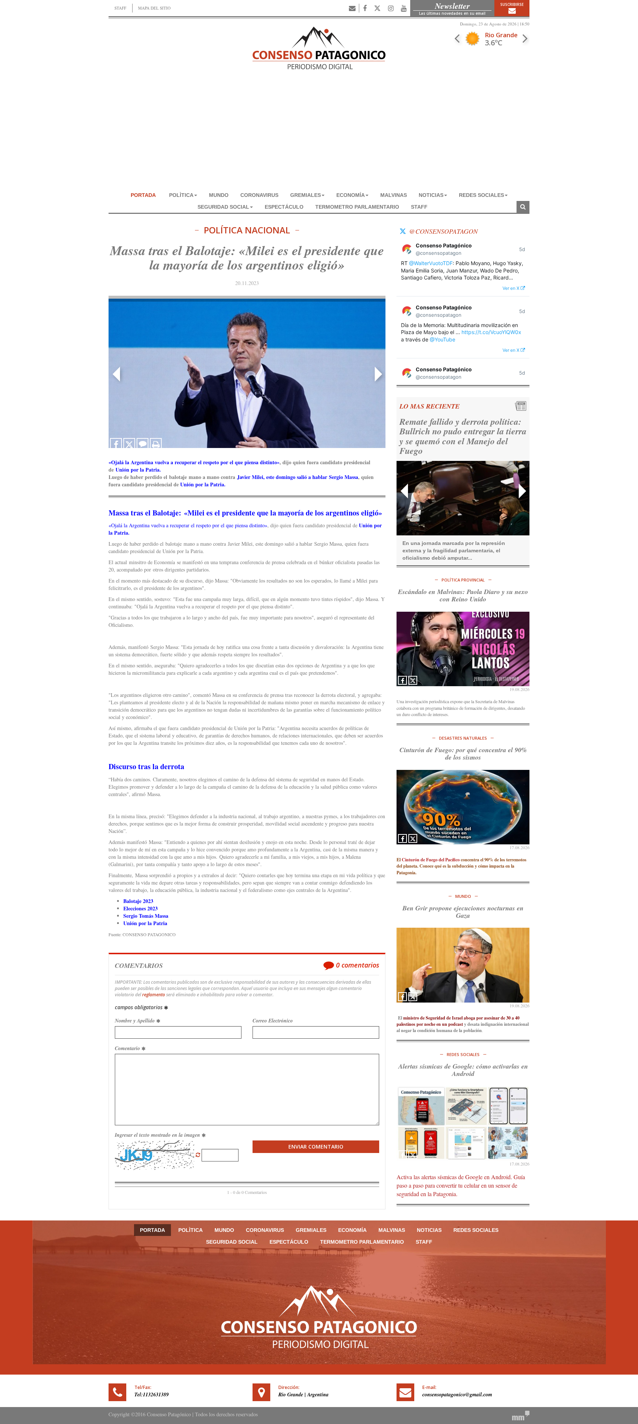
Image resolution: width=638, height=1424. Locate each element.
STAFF (120, 8)
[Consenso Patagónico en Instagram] (390, 8)
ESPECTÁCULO (284, 207)
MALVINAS (393, 195)
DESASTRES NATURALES (463, 738)
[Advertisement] (319, 133)
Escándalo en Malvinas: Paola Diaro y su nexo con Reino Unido (463, 595)
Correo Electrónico (273, 1020)
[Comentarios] (142, 444)
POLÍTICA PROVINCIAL (463, 579)
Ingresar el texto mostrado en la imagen (158, 1135)
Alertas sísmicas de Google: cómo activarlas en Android (463, 1070)
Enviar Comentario (315, 1146)
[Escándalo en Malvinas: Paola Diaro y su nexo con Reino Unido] (463, 649)
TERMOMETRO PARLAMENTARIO (357, 207)
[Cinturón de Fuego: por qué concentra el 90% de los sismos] (463, 807)
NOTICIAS (431, 195)
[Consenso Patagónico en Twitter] (377, 8)
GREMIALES (305, 195)
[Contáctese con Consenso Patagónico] (352, 8)
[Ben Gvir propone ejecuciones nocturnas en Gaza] (463, 965)
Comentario (128, 1048)
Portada (143, 195)
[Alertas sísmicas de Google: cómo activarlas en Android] (463, 1123)
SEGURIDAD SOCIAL (223, 207)
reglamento (153, 994)
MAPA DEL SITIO (154, 8)
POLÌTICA (181, 195)
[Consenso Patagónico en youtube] (403, 8)
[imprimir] (156, 444)
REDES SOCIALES (481, 195)
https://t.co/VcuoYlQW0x (491, 332)
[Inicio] (319, 47)
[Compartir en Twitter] (129, 444)
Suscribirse (512, 4)
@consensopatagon (443, 231)
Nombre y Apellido (135, 1020)
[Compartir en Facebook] (116, 444)
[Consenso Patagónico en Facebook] (364, 8)
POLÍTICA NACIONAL (247, 230)
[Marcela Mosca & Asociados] (520, 1414)
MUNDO (219, 195)
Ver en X (511, 288)
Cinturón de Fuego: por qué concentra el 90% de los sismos (463, 753)
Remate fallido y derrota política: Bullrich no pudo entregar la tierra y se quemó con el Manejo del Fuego (455, 436)
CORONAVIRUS (259, 195)
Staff (419, 207)
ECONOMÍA (350, 195)
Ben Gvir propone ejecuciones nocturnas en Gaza (463, 911)
